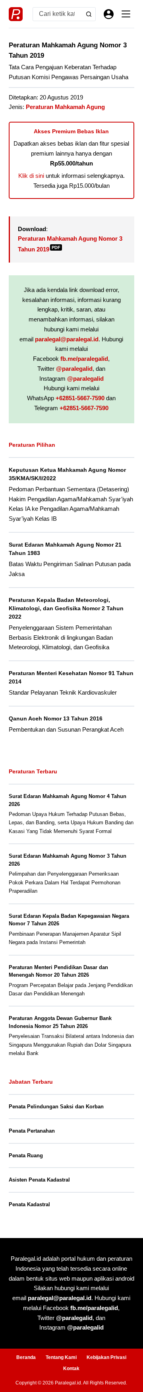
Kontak (71, 1368)
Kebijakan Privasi (106, 1357)
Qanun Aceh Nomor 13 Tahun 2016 (55, 718)
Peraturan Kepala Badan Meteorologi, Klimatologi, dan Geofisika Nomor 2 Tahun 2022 (66, 608)
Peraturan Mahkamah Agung (65, 106)
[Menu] (126, 14)
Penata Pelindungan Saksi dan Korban (56, 1107)
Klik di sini (31, 175)
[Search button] (88, 14)
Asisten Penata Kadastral (39, 1180)
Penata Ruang (26, 1155)
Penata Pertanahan (32, 1131)
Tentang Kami (61, 1357)
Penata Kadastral (29, 1204)
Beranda (26, 1357)
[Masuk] (109, 14)
